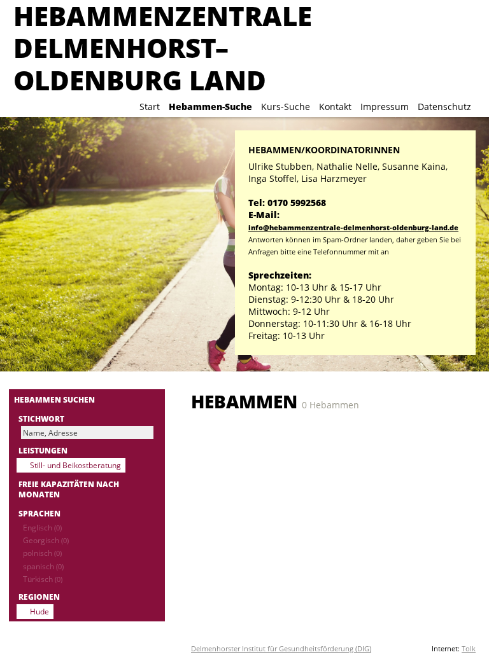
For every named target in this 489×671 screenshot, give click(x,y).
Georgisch (46, 540)
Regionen (39, 596)
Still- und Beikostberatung (75, 465)
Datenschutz (444, 106)
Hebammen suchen (54, 399)
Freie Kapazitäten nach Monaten (68, 489)
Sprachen (39, 513)
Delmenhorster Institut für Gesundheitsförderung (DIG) (281, 648)
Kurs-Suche (285, 106)
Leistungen (42, 450)
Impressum (384, 106)
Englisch (42, 527)
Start (149, 106)
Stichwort (41, 418)
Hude (39, 611)
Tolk (469, 648)
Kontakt (335, 106)
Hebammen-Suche (210, 106)
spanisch (43, 566)
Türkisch (42, 579)
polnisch (42, 553)
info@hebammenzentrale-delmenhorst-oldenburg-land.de (353, 227)
